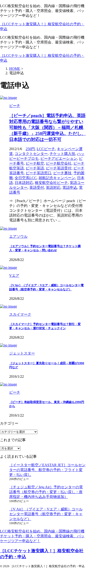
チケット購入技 (62, 154)
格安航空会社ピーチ (51, 183)
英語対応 (53, 187)
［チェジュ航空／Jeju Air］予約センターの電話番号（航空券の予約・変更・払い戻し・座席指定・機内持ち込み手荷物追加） (46, 492)
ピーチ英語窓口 (38, 173)
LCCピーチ (46, 149)
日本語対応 (24, 183)
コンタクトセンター (31, 154)
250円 (30, 149)
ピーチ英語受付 (59, 168)
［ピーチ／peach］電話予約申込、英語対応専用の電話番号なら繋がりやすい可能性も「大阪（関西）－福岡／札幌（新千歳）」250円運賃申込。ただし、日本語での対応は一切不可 (47, 127)
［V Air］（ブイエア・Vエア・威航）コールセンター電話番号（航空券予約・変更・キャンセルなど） (46, 514)
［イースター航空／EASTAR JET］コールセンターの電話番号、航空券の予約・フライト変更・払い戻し (47, 470)
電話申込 (69, 187)
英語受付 (36, 187)
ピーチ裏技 (62, 173)
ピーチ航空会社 (59, 163)
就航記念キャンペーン (57, 178)
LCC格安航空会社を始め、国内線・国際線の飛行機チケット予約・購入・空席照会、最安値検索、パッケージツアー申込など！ (42, 536)
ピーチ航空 (35, 163)
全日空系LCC (26, 178)
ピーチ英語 (35, 168)
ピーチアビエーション (58, 158)
